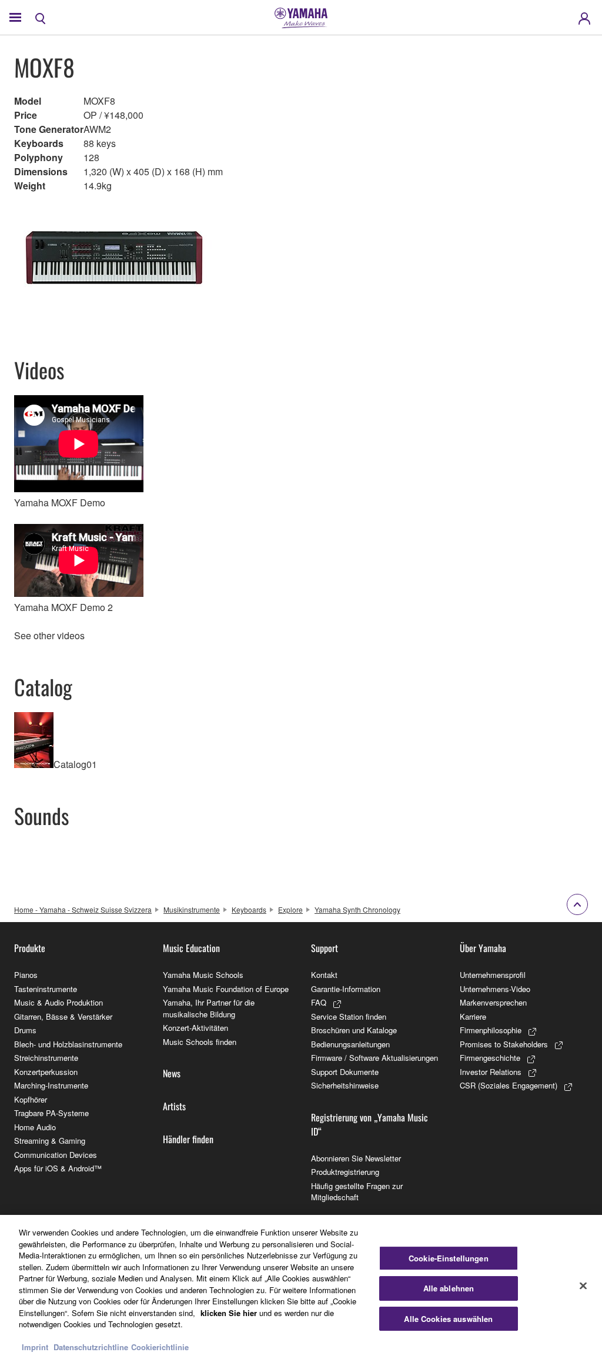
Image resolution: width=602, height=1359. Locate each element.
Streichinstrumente (46, 1057)
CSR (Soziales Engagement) (508, 1085)
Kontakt (324, 974)
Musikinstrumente (191, 909)
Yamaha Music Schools (203, 974)
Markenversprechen (493, 1002)
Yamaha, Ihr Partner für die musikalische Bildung (209, 1008)
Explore (290, 909)
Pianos (26, 974)
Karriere (473, 1016)
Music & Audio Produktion (58, 1002)
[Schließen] (583, 1285)
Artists (174, 1106)
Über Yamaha (483, 948)
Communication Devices (55, 1154)
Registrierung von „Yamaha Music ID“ (369, 1124)
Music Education (191, 948)
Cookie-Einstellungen (449, 1258)
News (171, 1073)
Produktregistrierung (345, 1171)
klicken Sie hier (228, 1312)
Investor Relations (490, 1071)
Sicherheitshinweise (345, 1085)
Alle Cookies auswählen (448, 1318)
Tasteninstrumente (45, 988)
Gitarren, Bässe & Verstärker (63, 1016)
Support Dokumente (345, 1071)
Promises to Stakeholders (504, 1044)
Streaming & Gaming (49, 1140)
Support (324, 948)
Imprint (35, 1347)
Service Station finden (348, 1016)
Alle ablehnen (448, 1288)
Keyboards (249, 909)
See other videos (49, 635)
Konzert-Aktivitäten (195, 1027)
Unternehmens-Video (495, 988)
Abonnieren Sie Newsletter (356, 1158)
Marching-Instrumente (51, 1085)
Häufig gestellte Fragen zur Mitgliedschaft (357, 1191)
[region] (301, 1287)
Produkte (29, 948)
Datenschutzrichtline (90, 1347)
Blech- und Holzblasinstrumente (68, 1044)
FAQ (318, 1002)
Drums (25, 1030)
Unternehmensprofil (493, 974)
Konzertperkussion (46, 1071)
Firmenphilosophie (490, 1030)
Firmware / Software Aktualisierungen (374, 1057)
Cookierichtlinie (160, 1347)
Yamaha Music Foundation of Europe (226, 988)
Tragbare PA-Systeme (51, 1112)
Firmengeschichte (490, 1057)
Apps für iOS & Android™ (58, 1168)
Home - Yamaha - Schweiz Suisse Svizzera (83, 909)
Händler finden (188, 1139)
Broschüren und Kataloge (354, 1030)
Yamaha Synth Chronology (357, 909)
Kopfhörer (30, 1099)
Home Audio (35, 1127)
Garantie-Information (345, 988)
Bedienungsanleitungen (350, 1044)
